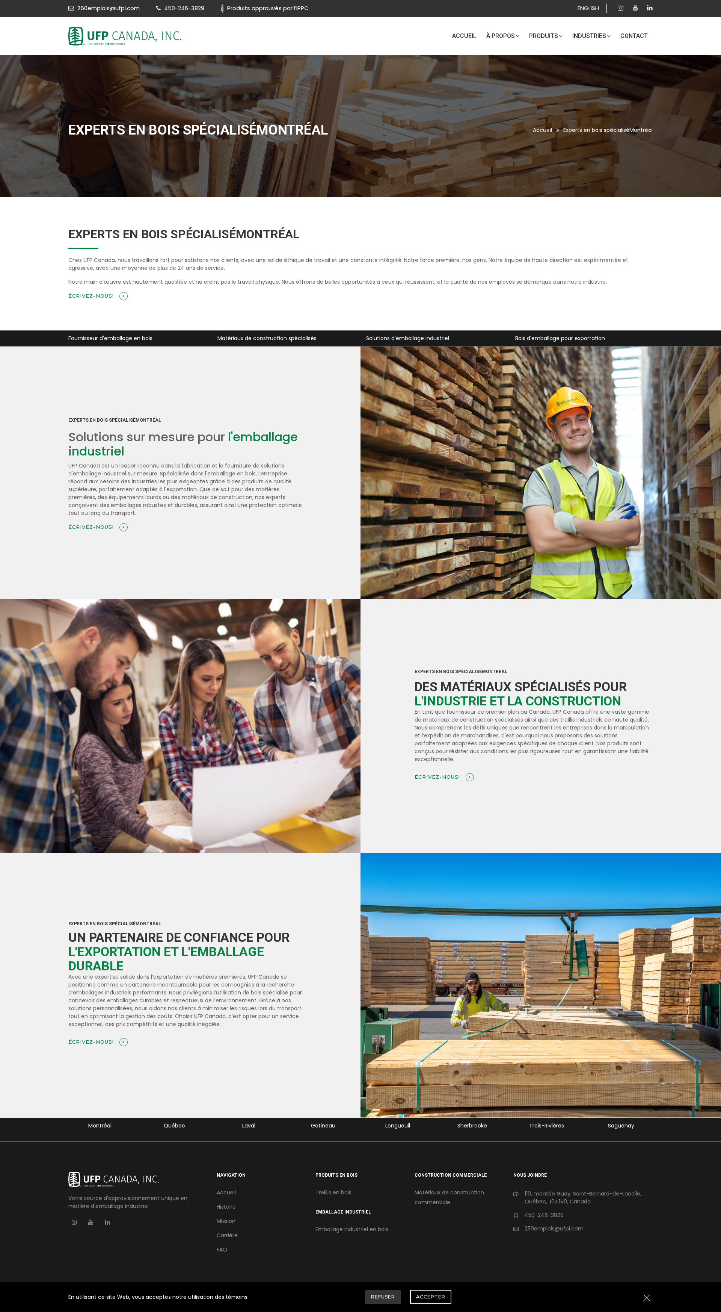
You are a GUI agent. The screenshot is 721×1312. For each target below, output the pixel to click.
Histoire (226, 1207)
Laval (174, 1125)
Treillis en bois (333, 1192)
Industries (589, 35)
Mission (226, 1221)
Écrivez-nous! (92, 296)
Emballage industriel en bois (351, 1229)
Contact (634, 35)
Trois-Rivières (472, 1125)
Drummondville (621, 1125)
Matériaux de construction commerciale (449, 1197)
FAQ (222, 1249)
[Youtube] (636, 8)
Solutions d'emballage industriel (258, 338)
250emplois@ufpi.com (554, 1228)
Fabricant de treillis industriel (552, 338)
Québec (100, 1125)
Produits (543, 35)
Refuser (383, 1297)
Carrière (227, 1235)
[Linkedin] (650, 8)
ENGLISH (588, 8)
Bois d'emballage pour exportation (411, 338)
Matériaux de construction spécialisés (118, 338)
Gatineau (249, 1125)
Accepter (430, 1297)
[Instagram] (621, 8)
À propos (500, 35)
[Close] (647, 1298)
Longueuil (323, 1125)
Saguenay (547, 1125)
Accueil (464, 35)
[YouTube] (91, 1222)
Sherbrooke (398, 1125)
